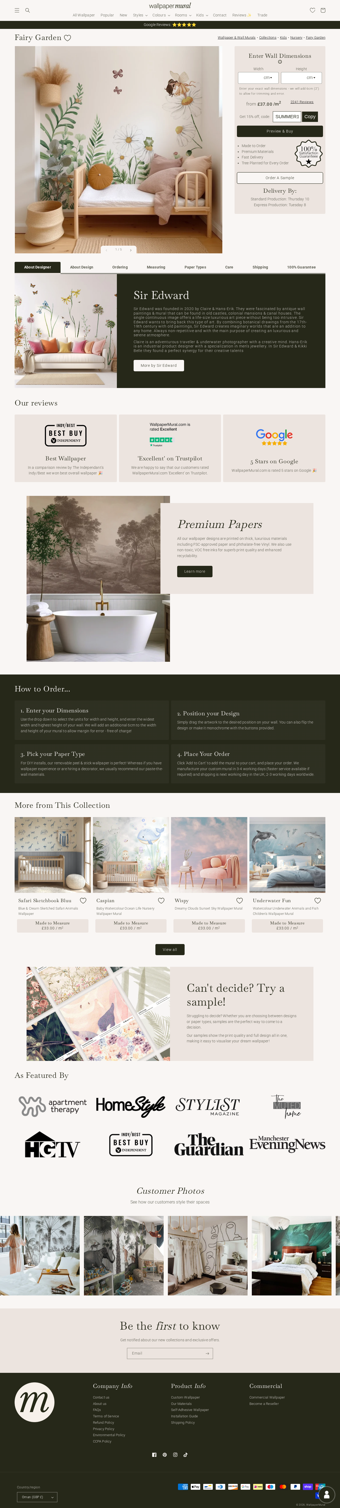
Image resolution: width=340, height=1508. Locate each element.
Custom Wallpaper (185, 1397)
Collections (268, 37)
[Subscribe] (207, 1353)
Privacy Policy (103, 1429)
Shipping (260, 267)
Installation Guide (184, 1416)
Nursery (296, 37)
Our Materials (181, 1404)
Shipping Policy (183, 1423)
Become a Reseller (264, 1404)
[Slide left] (106, 250)
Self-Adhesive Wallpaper (190, 1410)
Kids (283, 37)
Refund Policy (103, 1423)
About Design (81, 267)
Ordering (120, 267)
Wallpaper (237, 37)
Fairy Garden (315, 37)
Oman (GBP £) (32, 1497)
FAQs (97, 1410)
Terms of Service (106, 1416)
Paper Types (195, 267)
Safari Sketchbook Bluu (44, 900)
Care (229, 267)
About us (100, 1404)
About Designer (37, 267)
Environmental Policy (109, 1435)
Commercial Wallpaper (267, 1397)
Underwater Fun (272, 900)
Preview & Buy (280, 131)
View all (170, 949)
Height (301, 69)
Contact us (101, 1397)
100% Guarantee (301, 267)
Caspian (105, 900)
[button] (17, 10)
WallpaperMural (315, 1504)
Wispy (182, 900)
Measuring (156, 267)
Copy (310, 116)
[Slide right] (131, 250)
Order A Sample (280, 178)
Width (258, 69)
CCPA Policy (102, 1441)
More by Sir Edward (159, 365)
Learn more (194, 571)
